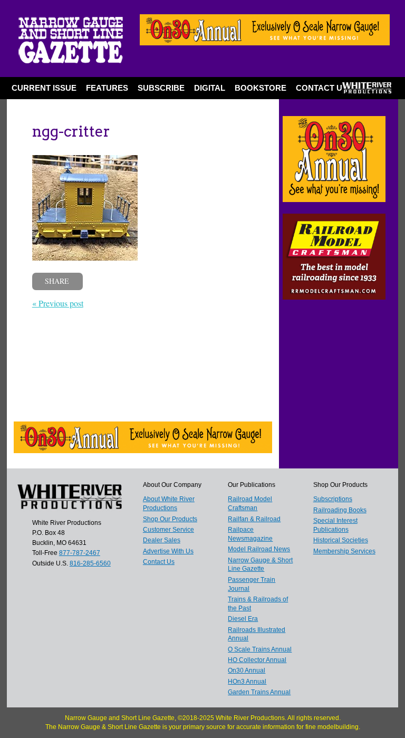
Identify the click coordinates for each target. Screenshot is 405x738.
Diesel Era (243, 618)
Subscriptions (332, 499)
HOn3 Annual (247, 681)
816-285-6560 (90, 563)
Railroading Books (340, 510)
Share (57, 281)
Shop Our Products (170, 519)
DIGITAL (209, 87)
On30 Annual (246, 670)
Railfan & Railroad (254, 519)
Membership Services (344, 551)
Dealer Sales (161, 540)
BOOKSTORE (260, 87)
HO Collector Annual (257, 660)
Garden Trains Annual (259, 692)
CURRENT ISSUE (44, 87)
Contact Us (322, 87)
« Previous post (57, 303)
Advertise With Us (168, 551)
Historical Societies (340, 540)
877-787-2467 (79, 553)
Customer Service (168, 529)
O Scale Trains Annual (260, 649)
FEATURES (107, 87)
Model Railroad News (259, 549)
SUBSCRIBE (161, 87)
